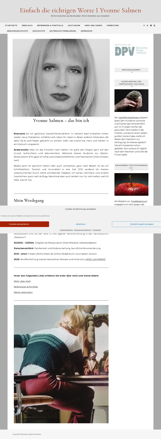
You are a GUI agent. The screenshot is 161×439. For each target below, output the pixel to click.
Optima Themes (34, 434)
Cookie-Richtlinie (66, 230)
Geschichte (38, 31)
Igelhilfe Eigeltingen (129, 117)
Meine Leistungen (23, 292)
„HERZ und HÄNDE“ (95, 259)
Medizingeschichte (17, 31)
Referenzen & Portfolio (50, 25)
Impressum (96, 230)
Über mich (27, 25)
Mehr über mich (22, 281)
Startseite (11, 25)
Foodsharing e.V (139, 201)
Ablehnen (80, 224)
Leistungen (74, 25)
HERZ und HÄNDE (93, 25)
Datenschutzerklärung (82, 230)
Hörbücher (113, 25)
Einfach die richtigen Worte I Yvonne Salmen (80, 10)
